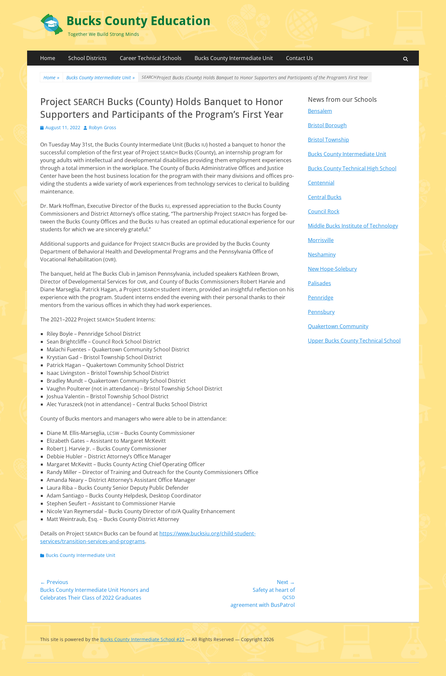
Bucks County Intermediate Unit (234, 58)
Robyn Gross (102, 127)
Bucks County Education (138, 21)
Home (47, 58)
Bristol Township (328, 139)
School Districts (87, 58)
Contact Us (299, 58)
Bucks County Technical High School (352, 168)
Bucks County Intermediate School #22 (142, 639)
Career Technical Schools (151, 58)
